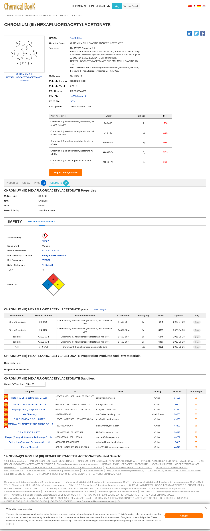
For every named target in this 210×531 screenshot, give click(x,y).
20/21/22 (46, 260)
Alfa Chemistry (29, 414)
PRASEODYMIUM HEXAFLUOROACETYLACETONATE (168, 461)
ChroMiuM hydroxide (93, 470)
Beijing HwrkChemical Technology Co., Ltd (29, 442)
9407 (177, 442)
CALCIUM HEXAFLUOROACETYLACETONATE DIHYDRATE (107, 461)
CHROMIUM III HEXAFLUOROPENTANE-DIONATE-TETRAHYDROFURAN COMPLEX (79, 474)
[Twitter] (196, 33)
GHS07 (45, 241)
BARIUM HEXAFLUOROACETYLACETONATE (52, 461)
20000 (177, 414)
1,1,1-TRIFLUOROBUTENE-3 (18, 474)
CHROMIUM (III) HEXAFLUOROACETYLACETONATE (174, 470)
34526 (177, 398)
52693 (177, 409)
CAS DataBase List (27, 15)
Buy (197, 322)
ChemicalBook (11, 15)
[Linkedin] (189, 33)
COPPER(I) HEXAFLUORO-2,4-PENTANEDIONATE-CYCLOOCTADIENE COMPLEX (61, 467)
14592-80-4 (76, 38)
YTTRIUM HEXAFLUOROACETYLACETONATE (129, 467)
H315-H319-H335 (50, 250)
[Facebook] (202, 33)
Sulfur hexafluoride (36, 470)
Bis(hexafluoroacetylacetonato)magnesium (77, 464)
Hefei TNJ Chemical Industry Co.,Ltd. (29, 398)
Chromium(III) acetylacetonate (64, 470)
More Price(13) (100, 310)
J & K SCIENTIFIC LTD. (29, 432)
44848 (177, 447)
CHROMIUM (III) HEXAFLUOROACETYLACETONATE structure (24, 77)
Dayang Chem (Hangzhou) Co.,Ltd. (29, 409)
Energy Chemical (29, 447)
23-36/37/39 (47, 265)
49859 (177, 419)
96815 (177, 432)
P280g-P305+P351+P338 (54, 255)
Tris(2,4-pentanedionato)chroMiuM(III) (125, 470)
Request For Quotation (65, 172)
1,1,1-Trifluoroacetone (15, 461)
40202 (177, 437)
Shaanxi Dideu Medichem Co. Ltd (29, 404)
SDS (72, 101)
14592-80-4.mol (78, 96)
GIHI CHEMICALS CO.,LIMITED (29, 419)
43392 (177, 425)
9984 (177, 404)
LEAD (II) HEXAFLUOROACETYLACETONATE (125, 464)
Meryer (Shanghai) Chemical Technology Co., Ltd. (29, 437)
